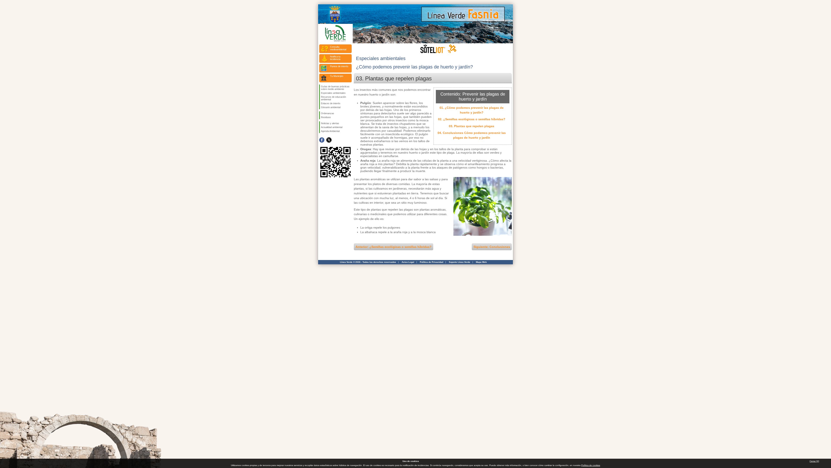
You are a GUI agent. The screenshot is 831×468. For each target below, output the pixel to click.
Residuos (326, 117)
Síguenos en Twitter (329, 140)
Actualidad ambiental (331, 127)
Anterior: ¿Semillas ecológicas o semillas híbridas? (394, 247)
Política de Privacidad (431, 262)
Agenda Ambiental (330, 131)
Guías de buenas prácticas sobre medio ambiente (335, 87)
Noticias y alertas (330, 123)
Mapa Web (481, 262)
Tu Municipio (336, 76)
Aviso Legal (408, 262)
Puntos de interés (339, 66)
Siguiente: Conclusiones (491, 247)
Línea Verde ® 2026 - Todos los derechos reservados (368, 262)
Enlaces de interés (330, 103)
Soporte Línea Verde (459, 262)
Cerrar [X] (814, 461)
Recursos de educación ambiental (333, 98)
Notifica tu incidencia (335, 57)
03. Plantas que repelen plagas (471, 126)
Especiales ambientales (333, 93)
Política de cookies (590, 465)
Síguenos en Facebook (321, 140)
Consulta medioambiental (338, 48)
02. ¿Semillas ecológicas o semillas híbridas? (471, 119)
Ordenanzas (327, 113)
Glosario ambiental (330, 107)
